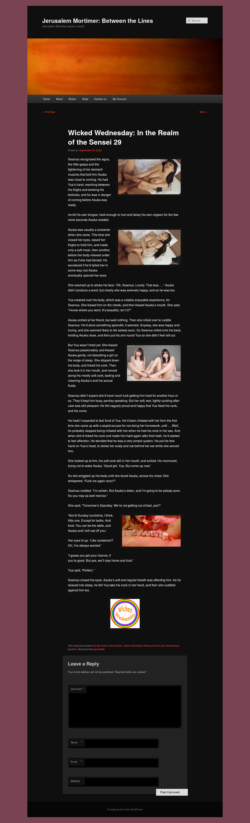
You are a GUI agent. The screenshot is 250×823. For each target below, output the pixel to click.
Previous (48, 112)
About (59, 99)
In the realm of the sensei (108, 645)
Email (76, 762)
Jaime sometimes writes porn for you (144, 645)
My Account (119, 99)
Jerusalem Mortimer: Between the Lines (97, 20)
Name (76, 742)
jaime (74, 649)
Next (204, 112)
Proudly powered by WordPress (125, 809)
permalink (99, 649)
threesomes (172, 645)
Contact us (100, 99)
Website (75, 781)
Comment (77, 689)
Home (46, 99)
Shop (85, 99)
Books (72, 99)
